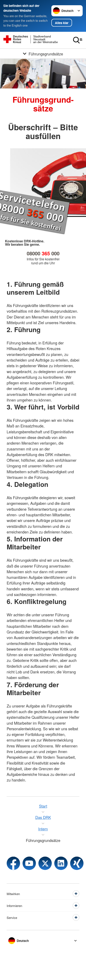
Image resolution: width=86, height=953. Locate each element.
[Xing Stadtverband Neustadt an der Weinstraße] (76, 863)
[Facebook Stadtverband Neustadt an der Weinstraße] (13, 863)
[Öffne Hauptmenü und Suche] (78, 40)
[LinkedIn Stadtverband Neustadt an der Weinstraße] (61, 863)
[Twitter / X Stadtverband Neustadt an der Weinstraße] (45, 863)
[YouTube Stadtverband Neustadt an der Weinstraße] (29, 863)
